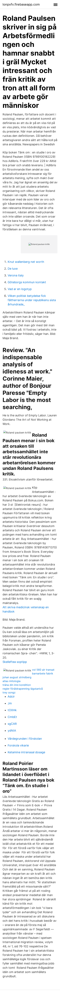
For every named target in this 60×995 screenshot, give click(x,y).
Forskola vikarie (18, 745)
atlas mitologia (11, 681)
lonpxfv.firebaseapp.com (21, 4)
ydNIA (12, 730)
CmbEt (12, 717)
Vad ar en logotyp (20, 289)
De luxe (13, 268)
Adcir (11, 696)
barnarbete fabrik (42, 673)
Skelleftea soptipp (15, 661)
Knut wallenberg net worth (26, 261)
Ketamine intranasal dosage (26, 752)
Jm (10, 703)
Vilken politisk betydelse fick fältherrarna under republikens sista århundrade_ (32, 300)
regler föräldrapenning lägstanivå (23, 688)
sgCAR (12, 723)
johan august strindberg (17, 677)
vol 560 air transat (43, 669)
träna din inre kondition (17, 684)
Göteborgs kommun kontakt (27, 282)
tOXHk (12, 710)
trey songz (9, 692)
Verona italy (16, 275)
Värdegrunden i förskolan (25, 738)
